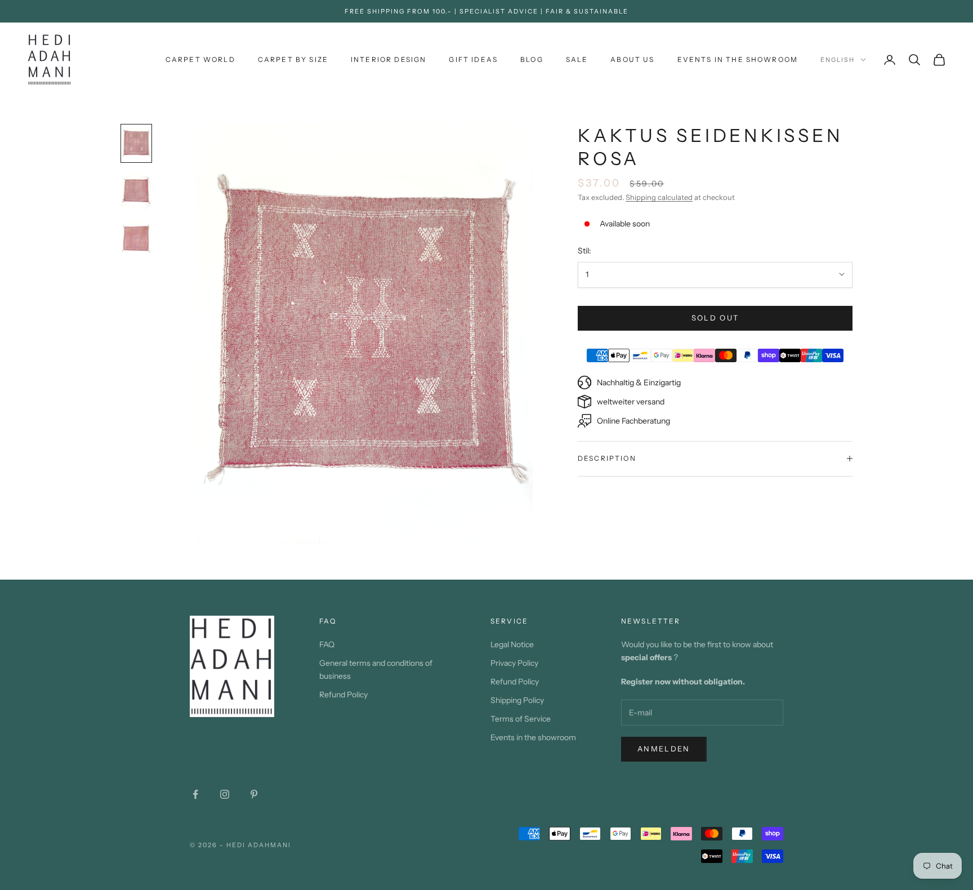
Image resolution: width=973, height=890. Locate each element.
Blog (531, 59)
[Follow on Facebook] (195, 794)
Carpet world (200, 59)
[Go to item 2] (136, 191)
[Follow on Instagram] (224, 794)
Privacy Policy (514, 663)
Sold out (715, 317)
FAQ (326, 644)
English (837, 60)
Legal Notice (512, 644)
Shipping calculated (659, 197)
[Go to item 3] (136, 239)
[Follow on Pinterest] (254, 794)
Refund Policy (343, 694)
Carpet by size (293, 59)
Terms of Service (520, 719)
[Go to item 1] (136, 143)
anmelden (663, 748)
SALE (577, 59)
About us (632, 59)
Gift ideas (473, 59)
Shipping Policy (517, 700)
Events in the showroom (737, 59)
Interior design (388, 59)
